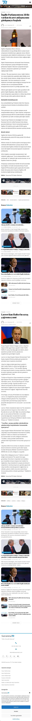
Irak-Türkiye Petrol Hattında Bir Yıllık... (19, 295)
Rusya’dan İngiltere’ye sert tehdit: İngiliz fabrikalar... (16, 274)
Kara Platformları (6, 673)
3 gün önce (15, 276)
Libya (18, 500)
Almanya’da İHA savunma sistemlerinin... (12, 225)
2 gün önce (15, 227)
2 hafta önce (12, 285)
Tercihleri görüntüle (16, 715)
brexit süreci (13, 200)
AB (8, 200)
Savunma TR (11, 25)
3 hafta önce (12, 291)
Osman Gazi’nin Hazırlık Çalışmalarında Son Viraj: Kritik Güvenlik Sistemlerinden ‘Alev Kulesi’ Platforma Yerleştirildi (20, 606)
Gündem (8, 12)
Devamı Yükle (16, 303)
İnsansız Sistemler (6, 678)
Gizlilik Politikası (16, 719)
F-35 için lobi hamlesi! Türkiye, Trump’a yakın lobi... (15, 249)
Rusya (23, 500)
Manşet (4, 271)
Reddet (16, 711)
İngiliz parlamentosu (24, 200)
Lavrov (13, 500)
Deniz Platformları (6, 675)
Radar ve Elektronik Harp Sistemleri (10, 682)
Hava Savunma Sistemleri (8, 685)
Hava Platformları (6, 671)
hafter (8, 500)
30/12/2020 (19, 25)
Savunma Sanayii (6, 246)
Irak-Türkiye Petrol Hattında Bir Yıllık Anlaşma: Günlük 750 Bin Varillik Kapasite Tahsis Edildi (20, 614)
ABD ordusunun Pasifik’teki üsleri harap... (20, 283)
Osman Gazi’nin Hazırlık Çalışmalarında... (20, 289)
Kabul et (16, 707)
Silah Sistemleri (5, 680)
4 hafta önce (12, 297)
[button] (29, 693)
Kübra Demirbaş (7, 227)
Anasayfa (3, 12)
